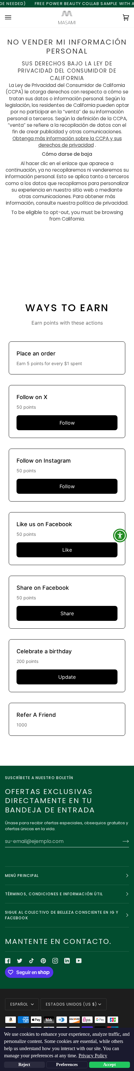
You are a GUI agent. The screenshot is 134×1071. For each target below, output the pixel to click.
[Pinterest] (43, 961)
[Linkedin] (67, 961)
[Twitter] (19, 961)
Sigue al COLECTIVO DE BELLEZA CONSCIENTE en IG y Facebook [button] (61, 915)
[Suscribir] (120, 841)
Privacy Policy (93, 1055)
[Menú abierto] (14, 17)
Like (67, 550)
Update (67, 677)
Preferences (67, 1064)
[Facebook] (8, 961)
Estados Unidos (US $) (71, 1004)
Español (20, 1004)
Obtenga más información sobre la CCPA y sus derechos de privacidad (67, 141)
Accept (109, 1064)
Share (67, 613)
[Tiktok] (31, 961)
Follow (67, 423)
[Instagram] (55, 961)
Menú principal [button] (22, 875)
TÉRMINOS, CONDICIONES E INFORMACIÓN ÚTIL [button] (54, 894)
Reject (24, 1064)
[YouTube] (79, 961)
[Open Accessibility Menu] (120, 536)
